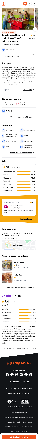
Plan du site (29, 427)
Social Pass (26, 393)
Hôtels (29, 389)
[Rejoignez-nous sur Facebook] (7, 374)
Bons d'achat (27, 422)
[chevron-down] (20, 303)
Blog (7, 389)
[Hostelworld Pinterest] (26, 374)
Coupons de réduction (13, 422)
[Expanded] (4, 348)
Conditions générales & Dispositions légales (18, 417)
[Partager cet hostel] (35, 29)
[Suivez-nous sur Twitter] (12, 374)
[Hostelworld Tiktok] (30, 374)
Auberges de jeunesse (18, 389)
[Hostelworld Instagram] (16, 374)
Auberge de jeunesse (8, 32)
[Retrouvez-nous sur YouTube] (21, 374)
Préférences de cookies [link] (19, 431)
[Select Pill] (25, 4)
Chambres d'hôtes (14, 393)
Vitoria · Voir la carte (11, 44)
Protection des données (19, 412)
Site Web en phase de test (14, 427)
